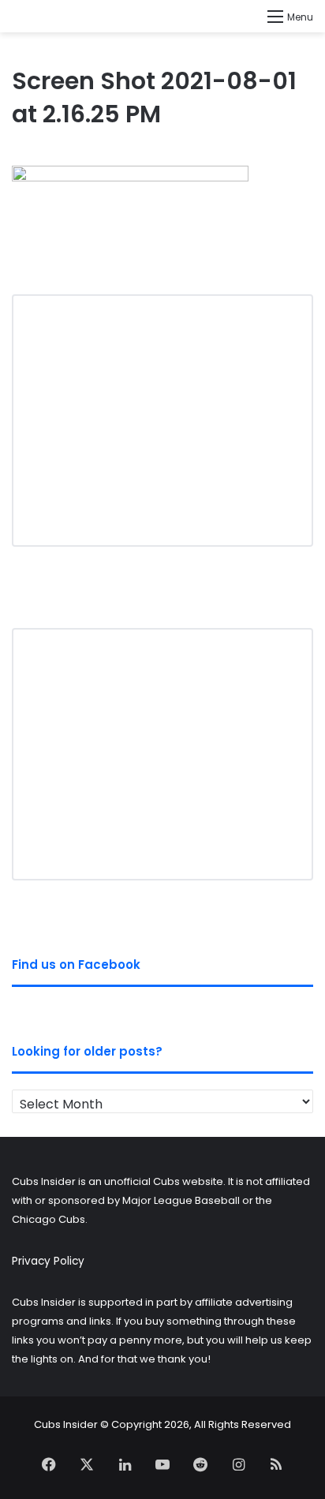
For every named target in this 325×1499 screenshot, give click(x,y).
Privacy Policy (48, 1261)
